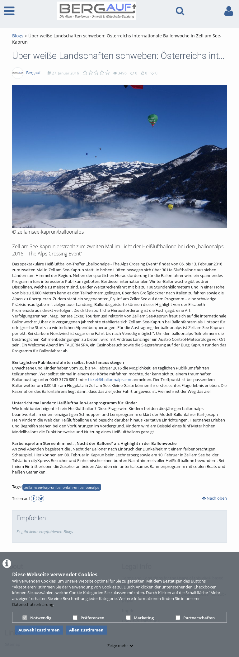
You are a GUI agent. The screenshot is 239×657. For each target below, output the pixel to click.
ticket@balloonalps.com (110, 379)
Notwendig (40, 618)
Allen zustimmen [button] (86, 630)
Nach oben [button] (216, 498)
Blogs (17, 36)
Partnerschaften (199, 618)
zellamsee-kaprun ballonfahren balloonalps (61, 487)
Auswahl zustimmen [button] (39, 630)
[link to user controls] (229, 11)
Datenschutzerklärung (32, 604)
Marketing (144, 618)
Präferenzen (92, 618)
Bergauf (33, 72)
